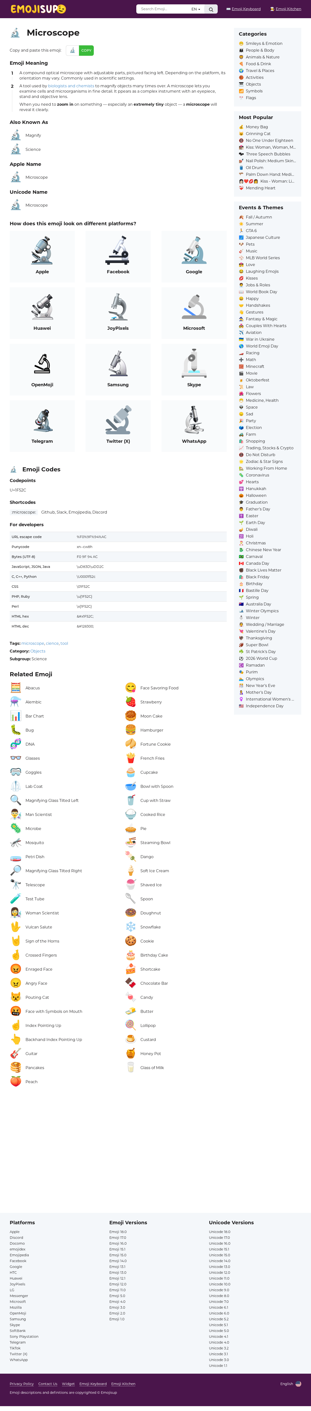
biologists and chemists (71, 86)
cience (52, 643)
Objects (37, 651)
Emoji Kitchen (123, 1384)
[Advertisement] (118, 1147)
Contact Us (47, 1384)
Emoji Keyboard (93, 1384)
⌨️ (243, 9)
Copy (86, 50)
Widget (68, 1384)
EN (194, 9)
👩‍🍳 (285, 9)
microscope (32, 643)
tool (64, 643)
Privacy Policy (22, 1384)
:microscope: (24, 512)
